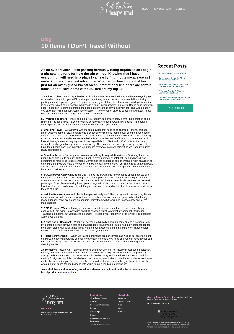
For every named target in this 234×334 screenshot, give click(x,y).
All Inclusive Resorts (98, 298)
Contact (181, 9)
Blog (145, 9)
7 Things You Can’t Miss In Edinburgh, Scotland (171, 92)
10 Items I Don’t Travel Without (173, 73)
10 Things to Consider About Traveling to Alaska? (172, 79)
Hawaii (93, 315)
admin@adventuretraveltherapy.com (56, 312)
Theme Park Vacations (100, 324)
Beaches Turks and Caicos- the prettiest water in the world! (173, 85)
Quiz (120, 308)
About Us (122, 298)
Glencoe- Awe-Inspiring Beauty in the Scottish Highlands (174, 98)
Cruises (93, 301)
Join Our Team (162, 9)
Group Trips (95, 311)
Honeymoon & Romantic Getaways (100, 319)
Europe (93, 308)
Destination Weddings (99, 305)
